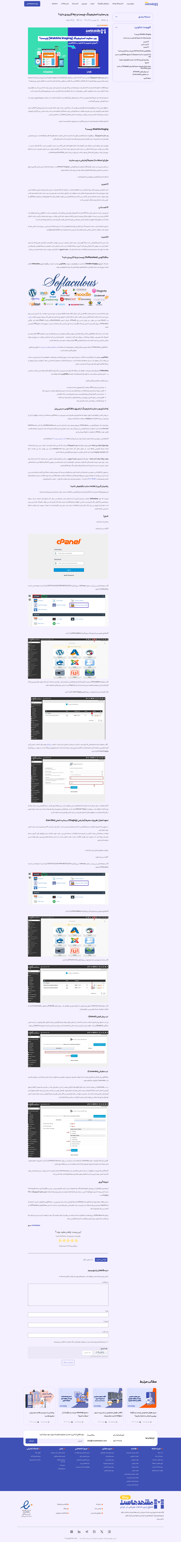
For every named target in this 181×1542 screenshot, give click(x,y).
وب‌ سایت (105, 1332)
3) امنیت (146, 47)
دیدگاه (105, 1282)
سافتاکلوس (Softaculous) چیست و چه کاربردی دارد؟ (134, 51)
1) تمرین (146, 42)
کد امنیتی (104, 1349)
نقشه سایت (82, 1538)
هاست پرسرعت (44, 347)
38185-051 (92, 479)
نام (106, 1311)
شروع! (147, 63)
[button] (116, 27)
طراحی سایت (101, 1259)
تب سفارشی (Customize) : (140, 75)
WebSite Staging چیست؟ (142, 34)
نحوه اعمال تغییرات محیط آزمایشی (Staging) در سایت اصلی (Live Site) (134, 67)
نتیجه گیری (147, 78)
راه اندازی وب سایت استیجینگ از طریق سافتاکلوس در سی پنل (133, 55)
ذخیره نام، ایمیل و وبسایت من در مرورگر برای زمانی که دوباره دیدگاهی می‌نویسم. (80, 1342)
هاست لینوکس (55, 347)
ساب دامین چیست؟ (59, 439)
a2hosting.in (36, 1225)
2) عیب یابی (145, 45)
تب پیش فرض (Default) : (141, 72)
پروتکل (49, 744)
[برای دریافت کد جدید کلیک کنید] (100, 1352)
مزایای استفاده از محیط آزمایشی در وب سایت (137, 38)
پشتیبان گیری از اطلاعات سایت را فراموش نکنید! (134, 60)
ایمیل (106, 1321)
